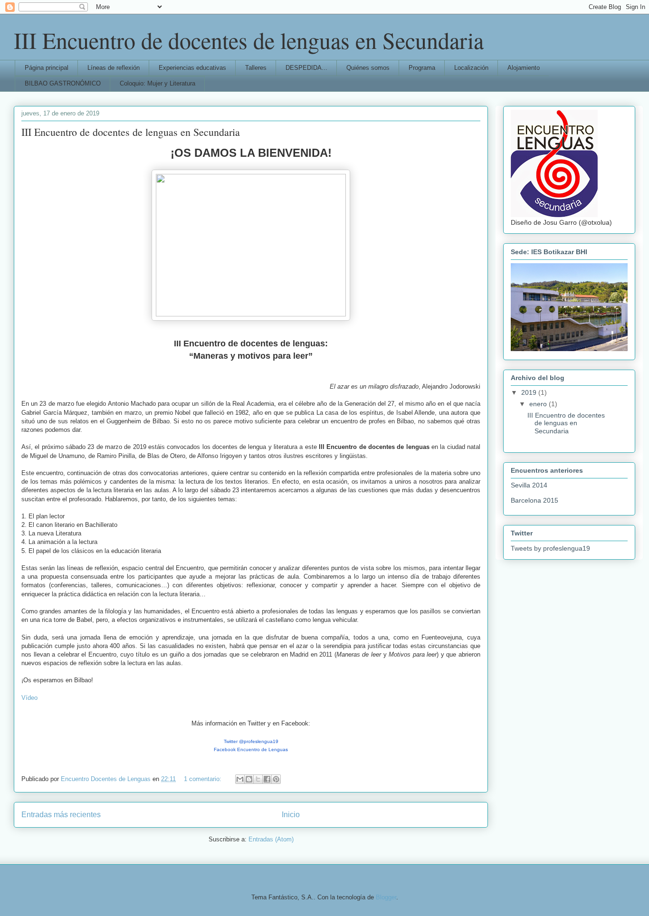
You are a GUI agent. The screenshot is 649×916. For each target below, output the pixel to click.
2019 (529, 392)
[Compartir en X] (258, 779)
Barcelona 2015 (534, 500)
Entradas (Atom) (271, 839)
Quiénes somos (368, 67)
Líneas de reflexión (113, 67)
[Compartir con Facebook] (267, 779)
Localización (471, 67)
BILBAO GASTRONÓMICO (63, 83)
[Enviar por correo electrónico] (240, 779)
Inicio (291, 815)
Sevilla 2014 (529, 485)
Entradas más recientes (61, 815)
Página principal (46, 67)
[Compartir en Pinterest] (276, 779)
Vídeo (29, 697)
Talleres (256, 67)
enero (539, 404)
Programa (422, 67)
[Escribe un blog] (249, 779)
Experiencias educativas (192, 67)
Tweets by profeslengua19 (550, 548)
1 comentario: (203, 778)
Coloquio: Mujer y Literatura (157, 83)
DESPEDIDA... (306, 67)
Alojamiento (523, 67)
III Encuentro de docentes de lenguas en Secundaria (249, 40)
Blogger (386, 897)
